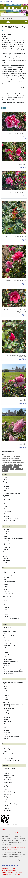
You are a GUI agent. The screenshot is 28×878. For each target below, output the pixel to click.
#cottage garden (19, 468)
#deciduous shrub (15, 456)
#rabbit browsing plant (18, 462)
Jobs (13, 868)
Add (4, 108)
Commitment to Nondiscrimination (16, 847)
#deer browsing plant (14, 458)
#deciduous (5, 458)
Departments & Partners (8, 870)
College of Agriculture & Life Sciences (12, 872)
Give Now (17, 874)
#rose (3, 464)
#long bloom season (7, 466)
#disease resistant (6, 460)
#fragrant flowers (16, 460)
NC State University (7, 833)
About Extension (6, 868)
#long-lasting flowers (7, 462)
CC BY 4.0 (24, 136)
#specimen (15, 466)
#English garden (18, 464)
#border (12, 468)
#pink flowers (5, 468)
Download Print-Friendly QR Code (11, 824)
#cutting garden (6, 456)
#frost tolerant (9, 464)
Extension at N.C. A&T (7, 874)
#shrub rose (5, 470)
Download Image (22, 138)
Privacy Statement (12, 849)
